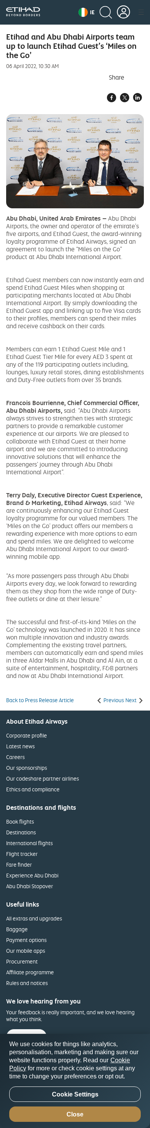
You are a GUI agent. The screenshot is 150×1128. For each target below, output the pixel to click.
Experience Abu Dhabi (32, 875)
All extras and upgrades (34, 918)
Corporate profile (26, 735)
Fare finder (19, 864)
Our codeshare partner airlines (42, 778)
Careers (15, 757)
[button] (86, 12)
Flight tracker (22, 853)
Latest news (20, 746)
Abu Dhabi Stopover (29, 886)
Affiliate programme (30, 972)
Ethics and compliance (33, 789)
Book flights (20, 821)
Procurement (22, 961)
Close (75, 1114)
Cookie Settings (75, 1094)
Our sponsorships (26, 767)
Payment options (26, 940)
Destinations (21, 832)
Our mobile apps (25, 950)
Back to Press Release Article (40, 700)
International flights (29, 843)
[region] (75, 1081)
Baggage (17, 929)
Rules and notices (27, 983)
